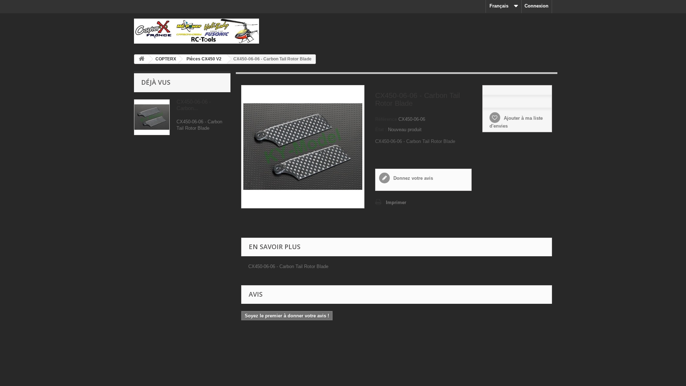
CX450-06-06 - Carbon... (194, 105)
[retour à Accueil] (141, 59)
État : (381, 129)
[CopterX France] (200, 31)
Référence (386, 119)
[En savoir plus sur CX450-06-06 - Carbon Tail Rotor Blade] (152, 117)
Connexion (536, 6)
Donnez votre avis (412, 178)
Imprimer (396, 202)
